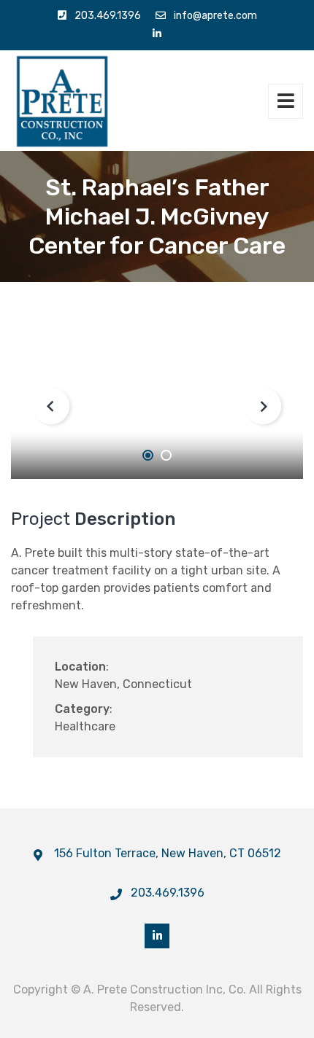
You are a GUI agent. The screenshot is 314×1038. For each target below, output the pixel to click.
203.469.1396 (107, 15)
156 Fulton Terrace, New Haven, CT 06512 (167, 853)
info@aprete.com (215, 15)
